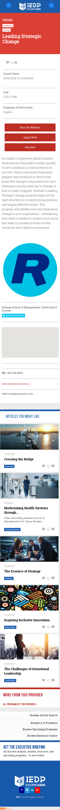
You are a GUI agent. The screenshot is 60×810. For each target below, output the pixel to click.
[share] (11, 62)
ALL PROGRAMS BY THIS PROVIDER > (20, 704)
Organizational (12, 529)
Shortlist (30, 147)
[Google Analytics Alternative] (6, 808)
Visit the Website (30, 127)
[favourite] (7, 62)
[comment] (53, 466)
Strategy (9, 578)
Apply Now (30, 137)
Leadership (8, 25)
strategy (6, 30)
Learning (9, 466)
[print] (15, 62)
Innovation (10, 627)
